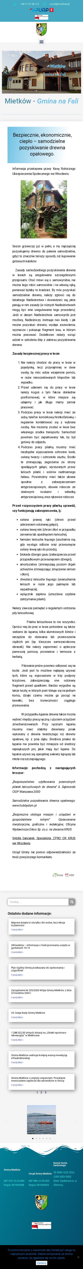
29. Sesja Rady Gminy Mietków (28, 1012)
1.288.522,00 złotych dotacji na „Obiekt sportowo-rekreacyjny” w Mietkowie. (39, 1034)
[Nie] (78, 1257)
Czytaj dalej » (17, 929)
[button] (41, 41)
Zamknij (41, 1263)
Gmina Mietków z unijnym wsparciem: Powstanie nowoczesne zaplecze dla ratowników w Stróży (38, 1079)
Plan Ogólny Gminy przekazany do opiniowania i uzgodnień (37, 969)
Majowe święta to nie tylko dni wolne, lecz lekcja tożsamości (38, 924)
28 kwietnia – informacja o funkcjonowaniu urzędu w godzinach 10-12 (40, 946)
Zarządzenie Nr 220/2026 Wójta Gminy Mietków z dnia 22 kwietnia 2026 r (41, 991)
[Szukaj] (72, 902)
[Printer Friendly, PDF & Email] (63, 875)
